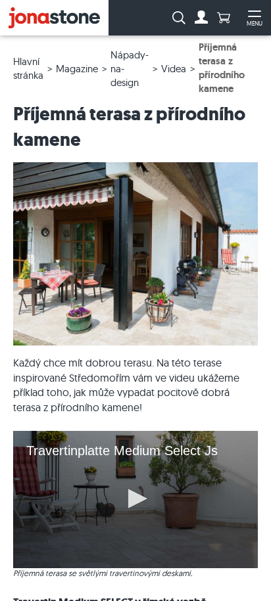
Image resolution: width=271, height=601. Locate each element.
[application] (135, 499)
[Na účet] (201, 18)
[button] (135, 498)
